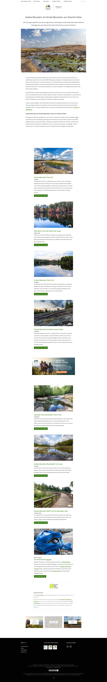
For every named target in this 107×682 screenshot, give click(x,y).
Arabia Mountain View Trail (44, 280)
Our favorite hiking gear (43, 559)
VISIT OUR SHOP (24, 646)
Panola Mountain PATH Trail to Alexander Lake (51, 511)
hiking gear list (66, 562)
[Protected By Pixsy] (54, 671)
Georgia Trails (56, 1)
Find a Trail (36, 1)
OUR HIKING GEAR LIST (40, 576)
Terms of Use (57, 667)
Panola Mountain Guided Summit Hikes (48, 329)
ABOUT (22, 648)
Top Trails (46, 1)
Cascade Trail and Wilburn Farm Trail (47, 415)
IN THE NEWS (24, 650)
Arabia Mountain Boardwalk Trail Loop (48, 464)
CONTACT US (23, 652)
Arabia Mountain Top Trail (43, 177)
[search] (81, 1)
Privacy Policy (49, 667)
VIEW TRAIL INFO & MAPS (41, 195)
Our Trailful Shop (26, 1)
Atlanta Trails (68, 1)
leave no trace (56, 571)
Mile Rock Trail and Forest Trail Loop (47, 231)
